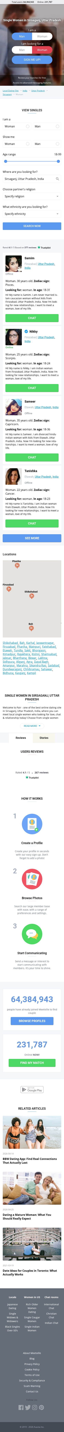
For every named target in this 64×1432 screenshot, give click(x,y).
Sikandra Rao (37, 665)
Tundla (18, 650)
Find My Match (32, 1063)
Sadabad (53, 665)
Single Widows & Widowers (12, 1317)
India (25, 90)
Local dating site (11, 90)
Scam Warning (32, 1386)
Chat (32, 318)
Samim (29, 258)
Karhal (30, 643)
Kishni (36, 654)
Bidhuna (8, 673)
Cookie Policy (32, 1369)
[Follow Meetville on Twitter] (27, 1407)
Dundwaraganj (12, 669)
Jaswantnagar (45, 643)
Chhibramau (31, 669)
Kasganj (20, 673)
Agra (29, 662)
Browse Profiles (32, 1021)
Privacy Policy (32, 1364)
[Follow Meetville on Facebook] (21, 1407)
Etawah (7, 650)
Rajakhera (23, 654)
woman (19, 94)
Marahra (22, 665)
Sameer (30, 401)
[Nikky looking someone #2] (13, 337)
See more (32, 538)
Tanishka (31, 471)
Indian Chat (51, 1322)
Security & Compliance (32, 1380)
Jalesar (7, 658)
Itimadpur (9, 654)
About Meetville (32, 1353)
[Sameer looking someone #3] (13, 407)
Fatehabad (49, 646)
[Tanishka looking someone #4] (13, 476)
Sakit (27, 650)
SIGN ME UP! (32, 59)
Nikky (34, 331)
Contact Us (32, 1391)
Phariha (22, 646)
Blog (32, 1358)
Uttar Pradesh (38, 90)
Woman (42, 36)
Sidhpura (9, 662)
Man (22, 36)
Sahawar (46, 669)
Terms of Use (32, 1375)
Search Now (32, 226)
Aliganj (20, 662)
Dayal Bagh (41, 662)
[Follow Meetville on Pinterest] (41, 1407)
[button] (32, 596)
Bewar (32, 658)
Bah (22, 643)
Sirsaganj (7, 94)
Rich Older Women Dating (32, 1308)
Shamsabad (48, 654)
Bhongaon (39, 650)
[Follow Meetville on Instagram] (34, 1407)
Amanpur (9, 665)
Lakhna (42, 658)
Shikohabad (10, 643)
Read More (30, 726)
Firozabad (9, 646)
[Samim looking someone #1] (13, 263)
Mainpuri (34, 646)
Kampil (31, 673)
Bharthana (20, 658)
